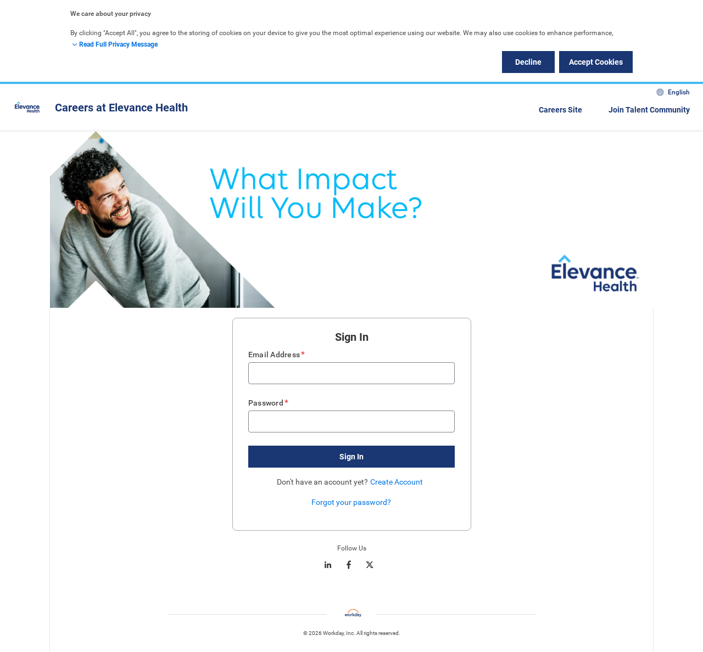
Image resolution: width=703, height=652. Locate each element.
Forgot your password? (351, 502)
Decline (528, 62)
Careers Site (560, 109)
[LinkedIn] (328, 564)
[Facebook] (348, 564)
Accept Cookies (596, 62)
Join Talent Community (649, 109)
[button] (351, 457)
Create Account (396, 481)
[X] (369, 564)
